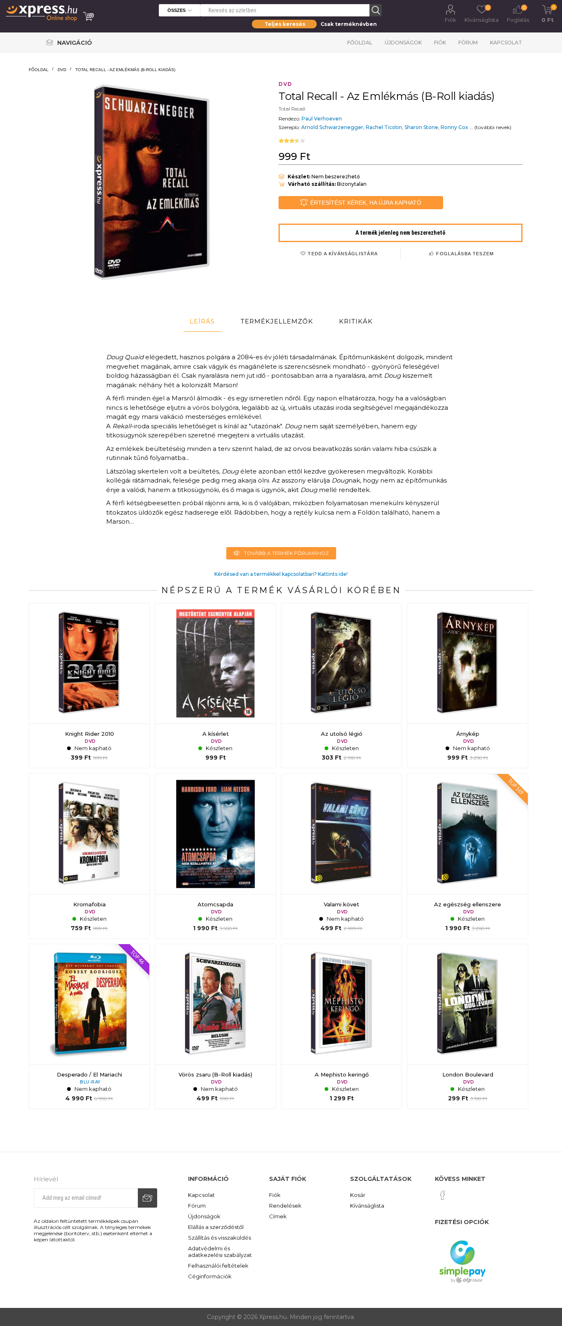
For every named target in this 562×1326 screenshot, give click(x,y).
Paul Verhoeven (322, 119)
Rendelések (285, 1205)
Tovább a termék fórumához (286, 553)
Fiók (450, 19)
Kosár (357, 1195)
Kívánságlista (367, 1205)
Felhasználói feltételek (218, 1265)
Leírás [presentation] (202, 321)
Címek (278, 1216)
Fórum (468, 42)
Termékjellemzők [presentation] (277, 321)
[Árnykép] (467, 685)
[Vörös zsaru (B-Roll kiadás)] (215, 1026)
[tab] (202, 321)
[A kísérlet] (215, 685)
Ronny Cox (454, 127)
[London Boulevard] (467, 1026)
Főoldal (359, 42)
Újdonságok (403, 42)
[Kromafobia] (89, 856)
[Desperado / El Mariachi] (89, 1026)
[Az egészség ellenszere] (467, 856)
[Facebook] (442, 1195)
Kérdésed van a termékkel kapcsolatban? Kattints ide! (281, 574)
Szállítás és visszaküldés (219, 1237)
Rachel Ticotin (384, 127)
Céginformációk (210, 1276)
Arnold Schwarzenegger (332, 127)
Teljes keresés (285, 24)
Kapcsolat (506, 42)
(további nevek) (492, 127)
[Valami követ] (341, 856)
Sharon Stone (421, 127)
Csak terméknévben (348, 24)
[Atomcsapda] (215, 856)
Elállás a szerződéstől (216, 1227)
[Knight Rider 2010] (89, 685)
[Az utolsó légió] (341, 685)
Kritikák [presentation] (356, 321)
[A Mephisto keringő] (341, 1026)
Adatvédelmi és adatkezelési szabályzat (220, 1251)
